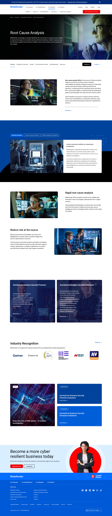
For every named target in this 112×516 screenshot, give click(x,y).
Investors (36, 494)
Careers (35, 497)
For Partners (50, 482)
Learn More (79, 416)
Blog (86, 7)
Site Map (32, 504)
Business (17, 17)
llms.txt (63, 504)
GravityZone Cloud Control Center (18, 492)
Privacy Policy (24, 504)
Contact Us (46, 504)
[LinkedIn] (90, 490)
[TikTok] (101, 490)
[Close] (99, 2)
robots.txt (69, 504)
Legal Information (14, 504)
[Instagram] (97, 490)
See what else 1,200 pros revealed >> (77, 2)
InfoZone (36, 499)
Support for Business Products (41, 492)
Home (11, 17)
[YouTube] (93, 490)
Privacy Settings (55, 504)
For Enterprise (40, 482)
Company (39, 504)
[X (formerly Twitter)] (86, 490)
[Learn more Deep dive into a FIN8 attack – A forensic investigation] (32, 405)
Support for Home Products (40, 490)
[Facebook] (82, 490)
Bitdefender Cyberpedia (15, 494)
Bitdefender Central (14, 490)
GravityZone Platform (26, 17)
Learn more (79, 394)
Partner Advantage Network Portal (18, 497)
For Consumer (14, 482)
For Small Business (27, 482)
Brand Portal (13, 499)
